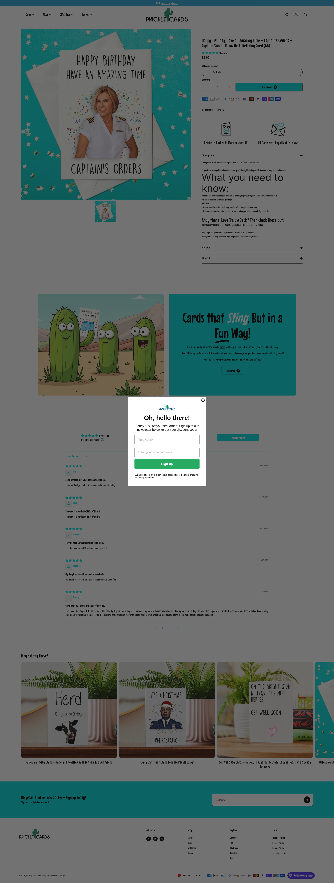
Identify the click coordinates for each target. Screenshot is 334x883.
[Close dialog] (203, 400)
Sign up (167, 464)
